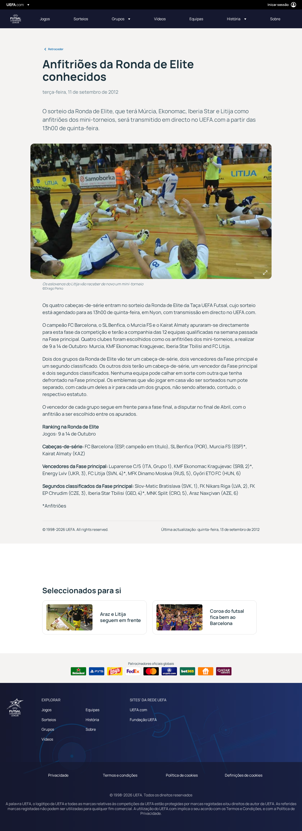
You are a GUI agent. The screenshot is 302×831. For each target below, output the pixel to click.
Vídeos (47, 739)
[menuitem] (51, 18)
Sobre (91, 729)
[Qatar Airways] (223, 671)
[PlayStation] (96, 671)
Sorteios (49, 719)
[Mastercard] (151, 671)
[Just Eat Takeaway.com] (205, 671)
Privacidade (58, 775)
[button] (121, 18)
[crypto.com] (169, 671)
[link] (45, 18)
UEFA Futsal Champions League (15, 18)
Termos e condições (120, 775)
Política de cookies (182, 775)
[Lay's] (114, 671)
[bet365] (187, 671)
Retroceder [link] (55, 49)
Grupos (48, 729)
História (92, 719)
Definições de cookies (243, 775)
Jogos (46, 709)
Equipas (92, 709)
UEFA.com (138, 709)
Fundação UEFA (143, 719)
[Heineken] (78, 671)
